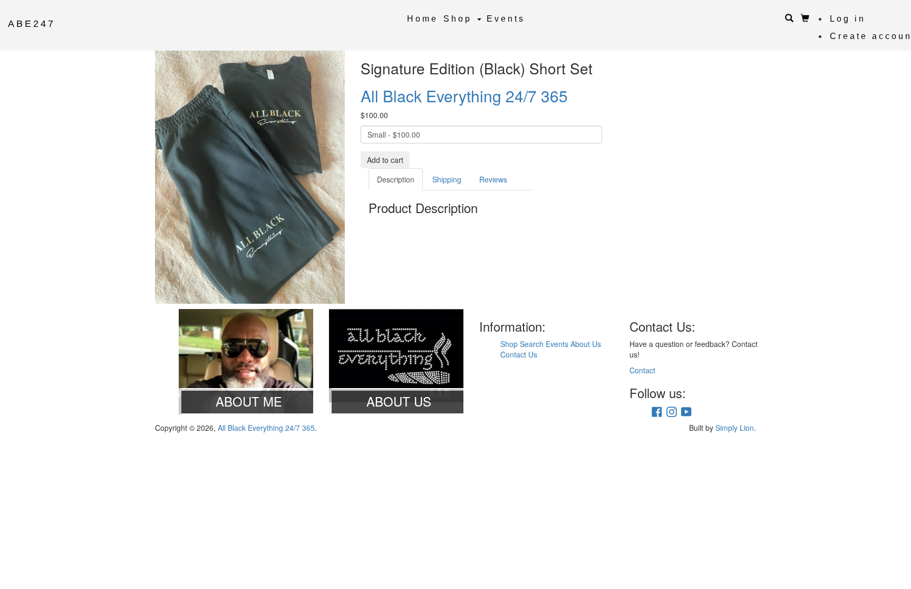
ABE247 (31, 23)
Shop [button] (459, 18)
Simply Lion (734, 427)
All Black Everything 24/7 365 (464, 95)
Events (506, 18)
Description (395, 179)
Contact (642, 370)
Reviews (493, 179)
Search (532, 344)
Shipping (446, 179)
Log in (848, 18)
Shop (509, 344)
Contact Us (518, 354)
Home (422, 18)
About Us (585, 344)
